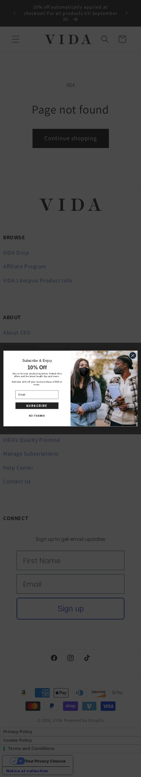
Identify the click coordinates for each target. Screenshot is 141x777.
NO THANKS (37, 415)
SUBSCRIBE (36, 406)
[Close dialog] (132, 355)
